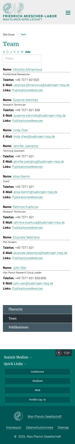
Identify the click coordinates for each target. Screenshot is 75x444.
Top (67, 353)
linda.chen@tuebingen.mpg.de (34, 136)
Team (13, 318)
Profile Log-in (37, 399)
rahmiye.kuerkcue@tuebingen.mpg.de (39, 222)
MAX (37, 390)
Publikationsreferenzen (27, 90)
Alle (28, 52)
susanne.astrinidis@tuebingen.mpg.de (39, 115)
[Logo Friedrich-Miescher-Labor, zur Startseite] (30, 11)
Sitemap (63, 427)
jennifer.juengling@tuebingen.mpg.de (38, 161)
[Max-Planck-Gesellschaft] (21, 416)
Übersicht (15, 309)
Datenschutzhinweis (39, 427)
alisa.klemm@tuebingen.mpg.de (35, 192)
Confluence (37, 371)
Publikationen (18, 327)
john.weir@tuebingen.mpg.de (33, 283)
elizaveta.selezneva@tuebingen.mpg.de (40, 253)
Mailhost (37, 380)
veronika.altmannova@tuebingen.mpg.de (41, 85)
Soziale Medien (16, 357)
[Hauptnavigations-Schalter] (68, 13)
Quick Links (14, 364)
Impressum (13, 427)
